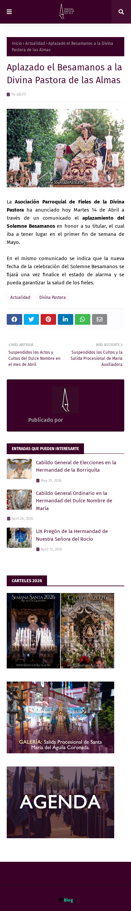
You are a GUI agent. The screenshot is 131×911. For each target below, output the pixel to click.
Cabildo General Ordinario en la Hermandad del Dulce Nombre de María (74, 500)
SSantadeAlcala (83, 420)
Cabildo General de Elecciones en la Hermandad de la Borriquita (76, 466)
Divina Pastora (52, 297)
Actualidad (35, 43)
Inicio (17, 43)
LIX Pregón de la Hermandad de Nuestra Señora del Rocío (72, 535)
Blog (68, 900)
